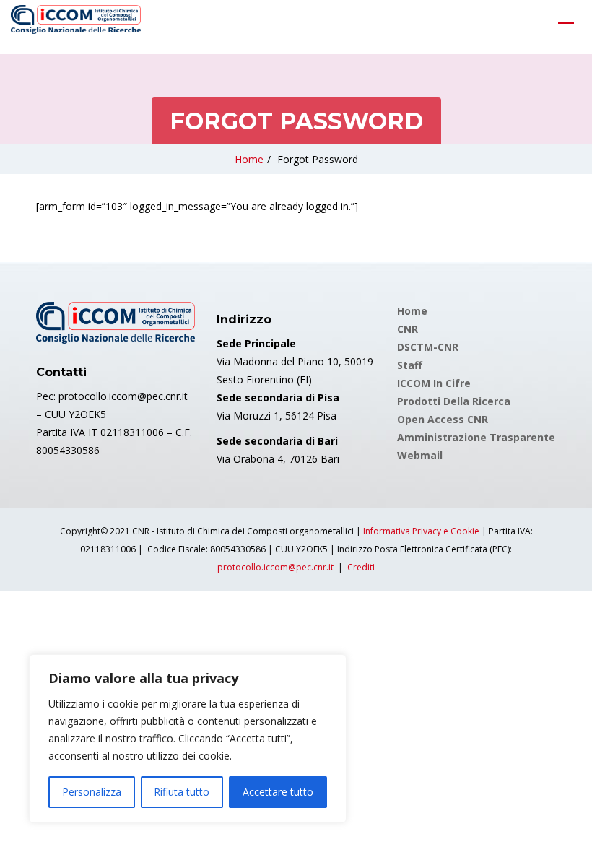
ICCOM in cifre (434, 383)
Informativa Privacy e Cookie (421, 531)
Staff (409, 365)
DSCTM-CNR (427, 347)
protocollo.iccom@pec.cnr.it (275, 567)
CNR (407, 329)
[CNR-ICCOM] (76, 22)
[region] (188, 738)
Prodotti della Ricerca (453, 401)
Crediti (361, 567)
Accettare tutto (278, 792)
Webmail (420, 455)
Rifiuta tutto (181, 792)
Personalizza (91, 792)
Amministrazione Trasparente (476, 437)
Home (249, 159)
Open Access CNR (442, 419)
